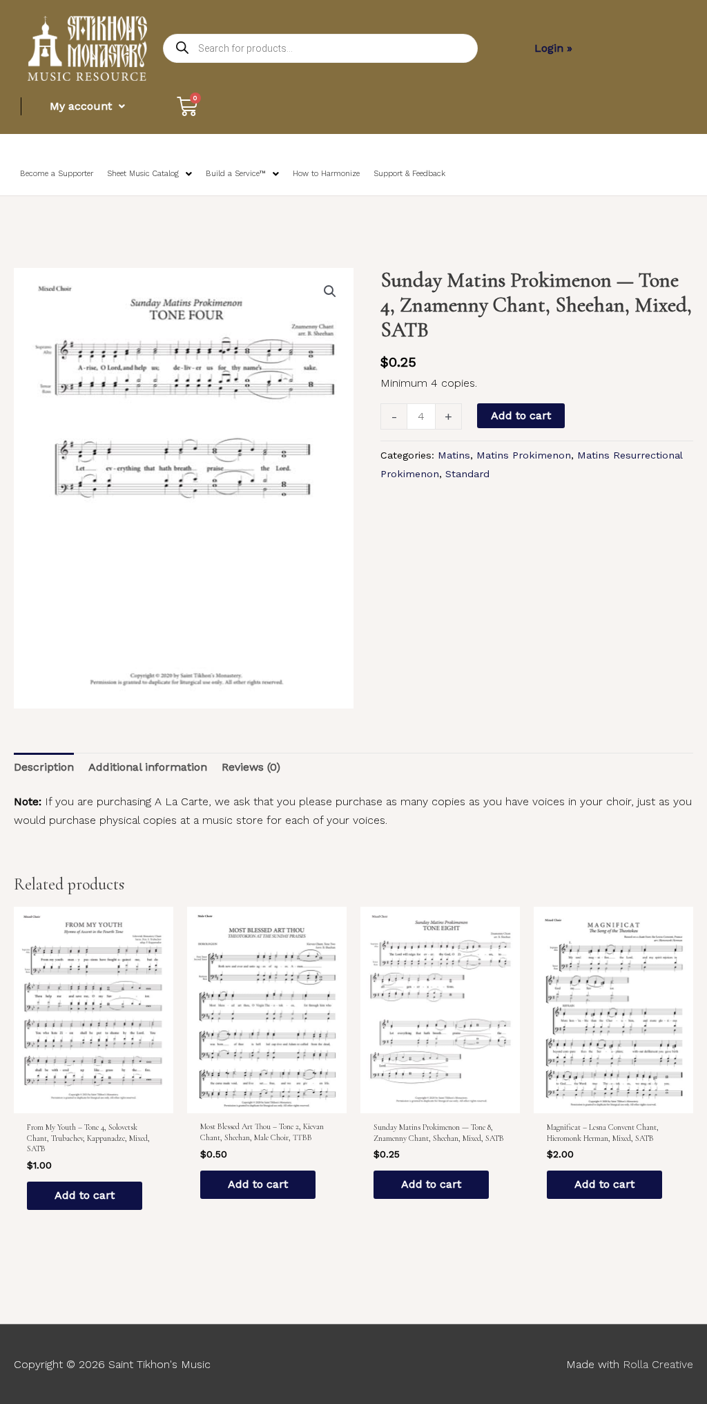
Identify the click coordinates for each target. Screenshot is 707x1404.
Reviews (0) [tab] (251, 766)
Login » (553, 48)
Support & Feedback (409, 173)
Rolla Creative (658, 1364)
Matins (454, 455)
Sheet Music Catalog (143, 173)
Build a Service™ (236, 173)
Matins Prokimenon (523, 455)
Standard (467, 473)
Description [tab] (44, 766)
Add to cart (521, 415)
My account (81, 106)
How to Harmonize (326, 173)
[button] (330, 291)
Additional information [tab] (147, 766)
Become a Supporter (56, 173)
